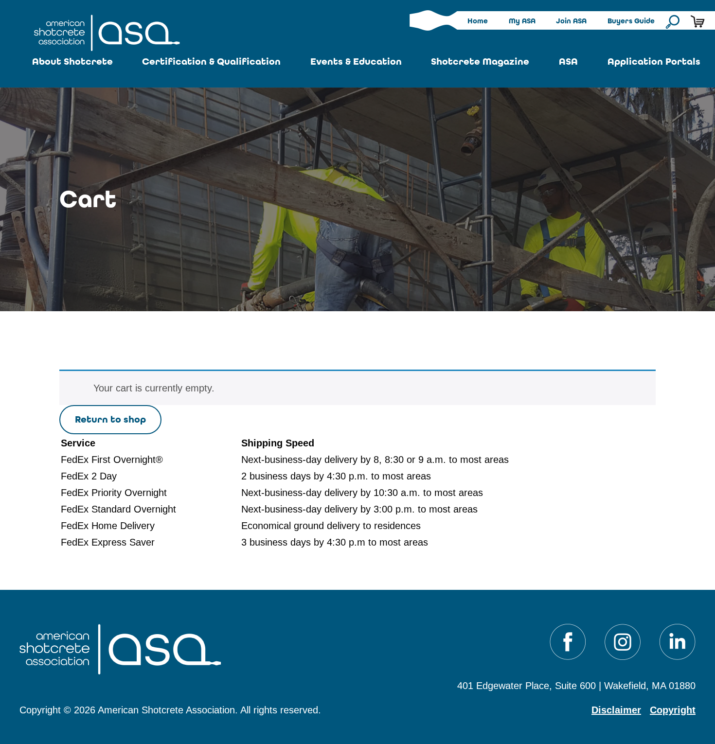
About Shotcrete (72, 61)
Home (477, 21)
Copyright (673, 710)
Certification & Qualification (211, 61)
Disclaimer (616, 710)
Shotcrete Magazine (480, 61)
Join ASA (571, 21)
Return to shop (110, 419)
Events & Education (356, 61)
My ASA (522, 21)
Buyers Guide (631, 21)
